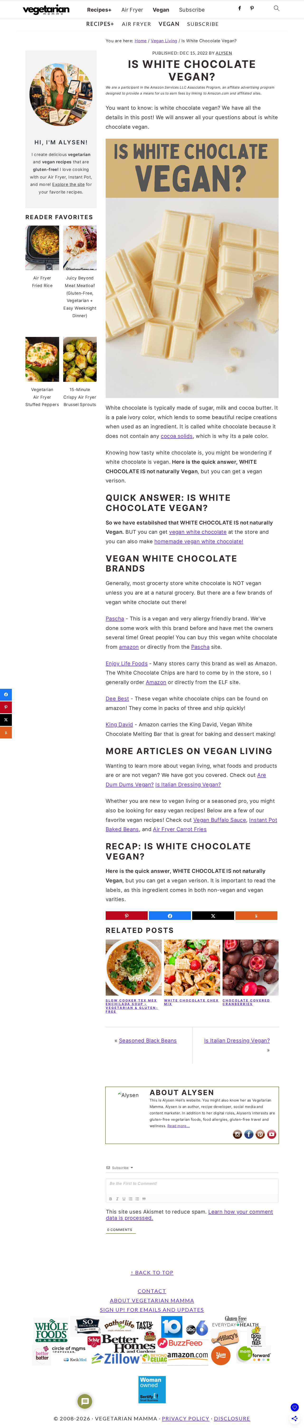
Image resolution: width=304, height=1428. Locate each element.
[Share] (170, 916)
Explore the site (68, 184)
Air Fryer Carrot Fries (180, 829)
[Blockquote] (144, 1199)
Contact (152, 1291)
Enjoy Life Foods (127, 663)
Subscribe (192, 10)
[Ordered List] (130, 1199)
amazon (129, 647)
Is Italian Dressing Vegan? (188, 784)
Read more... (178, 1126)
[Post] (213, 916)
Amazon (156, 682)
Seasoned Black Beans (148, 1040)
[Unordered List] (137, 1199)
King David (119, 724)
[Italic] (117, 1199)
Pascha (115, 618)
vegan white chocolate (198, 532)
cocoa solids (177, 436)
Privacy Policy (185, 1418)
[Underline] (124, 1199)
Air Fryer (132, 10)
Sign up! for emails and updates (152, 1309)
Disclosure (232, 1418)
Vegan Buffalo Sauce (219, 820)
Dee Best (117, 698)
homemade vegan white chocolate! (198, 541)
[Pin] (126, 916)
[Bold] (110, 1199)
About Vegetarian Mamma (152, 1300)
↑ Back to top (152, 1272)
